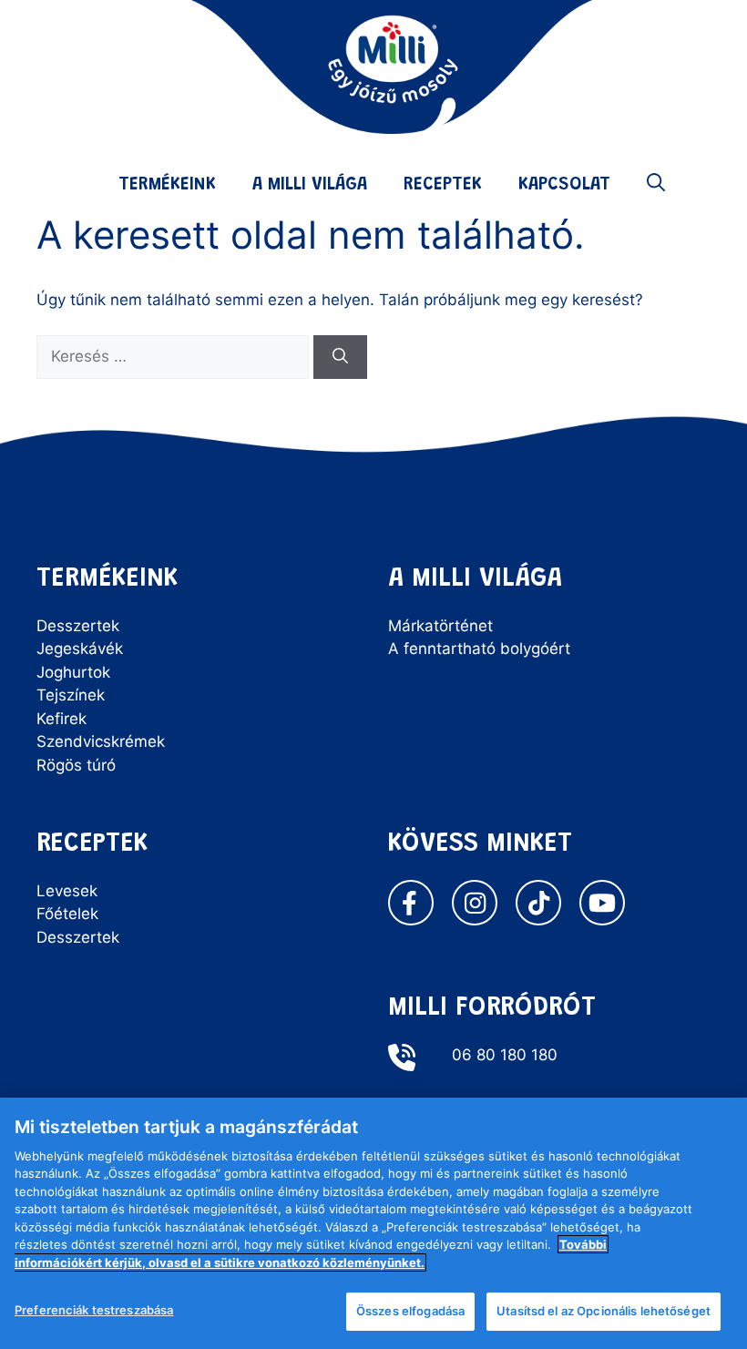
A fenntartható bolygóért (479, 648)
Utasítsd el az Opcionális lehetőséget (603, 1310)
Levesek (66, 891)
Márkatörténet (440, 626)
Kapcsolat (564, 185)
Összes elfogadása (410, 1310)
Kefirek (61, 719)
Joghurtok (73, 672)
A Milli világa (309, 185)
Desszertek (77, 626)
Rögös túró (76, 765)
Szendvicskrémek (100, 741)
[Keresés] (340, 357)
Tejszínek (70, 695)
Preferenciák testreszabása (94, 1310)
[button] (656, 185)
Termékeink (167, 185)
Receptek (443, 185)
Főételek (67, 913)
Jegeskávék (79, 648)
